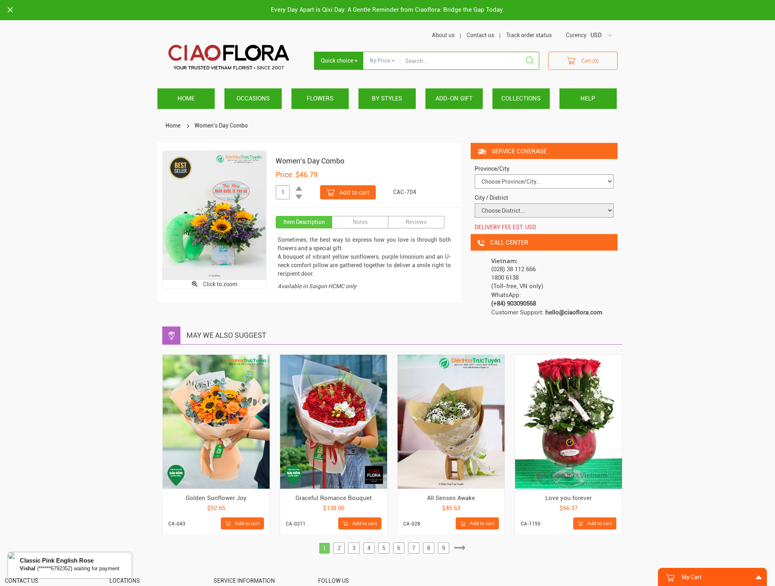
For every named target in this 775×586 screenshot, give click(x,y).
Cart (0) (590, 60)
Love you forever (568, 498)
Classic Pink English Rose (57, 560)
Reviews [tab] (416, 222)
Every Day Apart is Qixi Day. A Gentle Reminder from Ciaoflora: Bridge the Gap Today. (387, 9)
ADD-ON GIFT (454, 98)
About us (443, 35)
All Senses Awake (451, 498)
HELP (587, 98)
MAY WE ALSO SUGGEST (226, 335)
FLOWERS (320, 98)
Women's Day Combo (221, 125)
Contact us (480, 35)
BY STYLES (387, 98)
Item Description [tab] (304, 222)
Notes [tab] (360, 222)
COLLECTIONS (520, 98)
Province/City (492, 168)
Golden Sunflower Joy (216, 498)
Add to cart (353, 192)
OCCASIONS (253, 98)
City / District (491, 198)
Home (186, 98)
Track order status (529, 35)
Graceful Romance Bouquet (333, 498)
